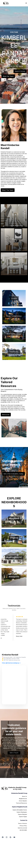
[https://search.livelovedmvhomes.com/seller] (14, 239)
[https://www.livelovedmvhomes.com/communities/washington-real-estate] (14, 558)
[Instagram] (7, 837)
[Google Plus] (10, 837)
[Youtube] (14, 837)
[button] (26, 3)
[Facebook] (3, 837)
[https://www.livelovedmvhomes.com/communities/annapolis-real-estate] (14, 577)
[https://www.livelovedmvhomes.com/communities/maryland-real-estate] (14, 519)
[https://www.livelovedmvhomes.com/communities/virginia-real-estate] (14, 538)
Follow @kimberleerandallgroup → (11, 663)
